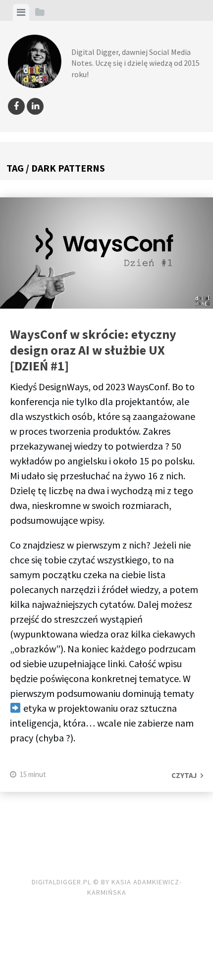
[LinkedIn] (35, 106)
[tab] (21, 12)
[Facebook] (16, 106)
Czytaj (184, 775)
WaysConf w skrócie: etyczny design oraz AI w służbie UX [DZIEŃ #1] (93, 350)
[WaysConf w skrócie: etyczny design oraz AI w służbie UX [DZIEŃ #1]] (106, 255)
